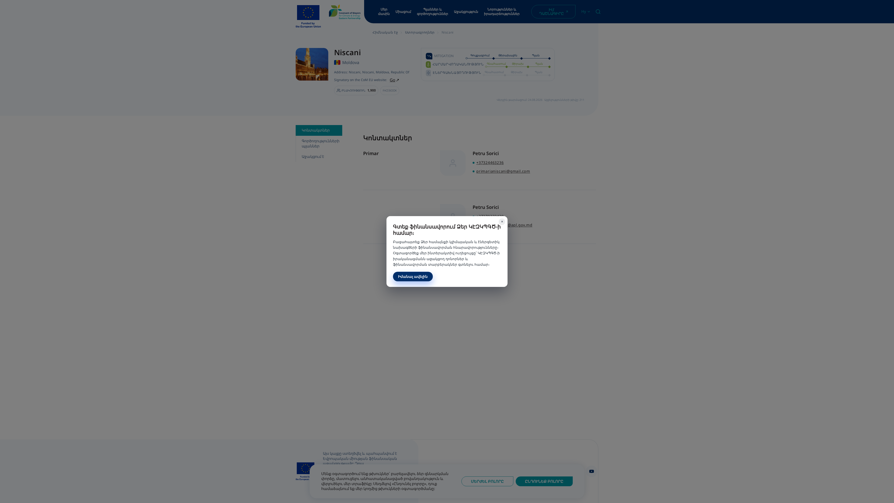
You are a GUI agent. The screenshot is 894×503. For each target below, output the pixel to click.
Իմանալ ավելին (413, 276)
